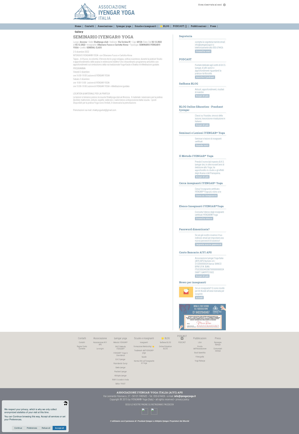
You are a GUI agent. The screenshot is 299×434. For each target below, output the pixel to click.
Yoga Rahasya (200, 361)
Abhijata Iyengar (120, 376)
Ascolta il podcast (205, 77)
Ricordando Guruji (120, 363)
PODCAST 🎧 (180, 26)
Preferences (32, 428)
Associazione (105, 26)
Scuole (144, 357)
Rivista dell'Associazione (199, 347)
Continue (18, 428)
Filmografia (200, 357)
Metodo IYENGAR (120, 342)
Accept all (59, 428)
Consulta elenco (204, 218)
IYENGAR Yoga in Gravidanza (120, 354)
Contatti (89, 26)
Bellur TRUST (121, 384)
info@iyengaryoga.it (185, 396)
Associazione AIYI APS (100, 343)
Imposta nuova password (208, 244)
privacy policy (182, 399)
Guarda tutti (202, 145)
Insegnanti (144, 342)
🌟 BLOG (164, 26)
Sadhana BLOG (165, 342)
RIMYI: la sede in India (120, 380)
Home (78, 26)
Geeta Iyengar (120, 367)
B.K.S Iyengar (120, 359)
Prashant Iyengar (120, 372)
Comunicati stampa (218, 350)
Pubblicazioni (198, 26)
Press (213, 26)
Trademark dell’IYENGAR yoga (144, 351)
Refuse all (46, 428)
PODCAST (182, 342)
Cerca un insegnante (206, 195)
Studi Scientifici (200, 353)
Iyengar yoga (123, 26)
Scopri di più (202, 96)
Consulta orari (203, 51)
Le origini (100, 349)
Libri (200, 342)
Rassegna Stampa (217, 343)
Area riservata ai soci (210, 4)
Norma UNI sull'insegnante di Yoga (144, 362)
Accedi (199, 297)
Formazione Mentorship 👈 (144, 346)
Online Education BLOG (165, 347)
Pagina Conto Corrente (82, 347)
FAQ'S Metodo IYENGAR (120, 348)
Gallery (79, 31)
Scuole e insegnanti (145, 26)
